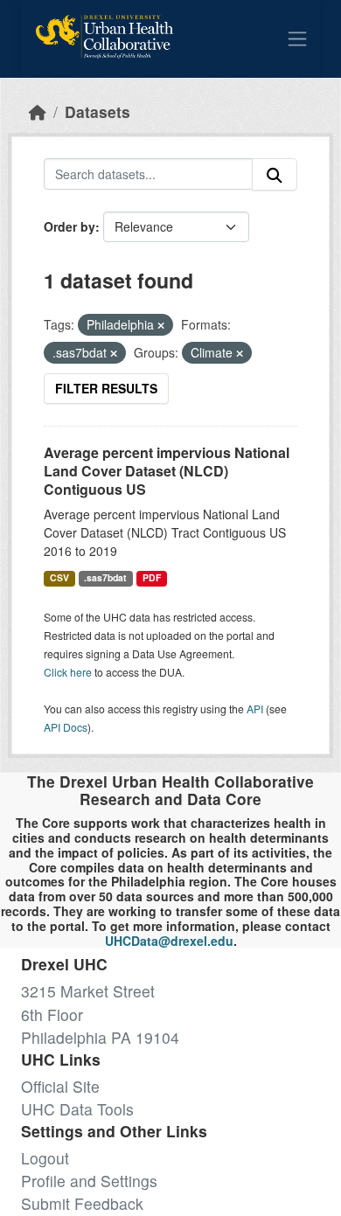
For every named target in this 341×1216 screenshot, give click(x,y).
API (255, 708)
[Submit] (274, 174)
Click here (68, 671)
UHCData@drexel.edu (169, 940)
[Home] (37, 111)
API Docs (65, 726)
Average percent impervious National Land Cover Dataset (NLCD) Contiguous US (166, 470)
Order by (69, 226)
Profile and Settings (89, 1181)
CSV (59, 577)
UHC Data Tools (77, 1109)
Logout (45, 1158)
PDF (152, 577)
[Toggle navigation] (297, 38)
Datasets (97, 111)
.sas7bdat (105, 577)
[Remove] (160, 325)
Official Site (60, 1086)
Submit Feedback (82, 1203)
